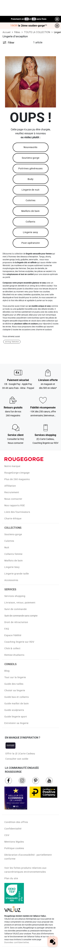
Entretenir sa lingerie (16, 723)
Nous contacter (13, 499)
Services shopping (14, 596)
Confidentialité (12, 828)
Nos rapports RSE (14, 505)
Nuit (6, 547)
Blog (7, 670)
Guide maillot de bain (16, 703)
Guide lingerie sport (15, 716)
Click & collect (12, 648)
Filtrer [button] (11, 42)
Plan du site (11, 878)
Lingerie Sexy (12, 567)
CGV (6, 835)
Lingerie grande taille (16, 573)
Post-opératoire (30, 243)
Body (31, 179)
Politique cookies (14, 848)
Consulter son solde (16, 758)
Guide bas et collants (16, 697)
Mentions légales (14, 841)
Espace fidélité (12, 635)
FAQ (6, 628)
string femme (12, 342)
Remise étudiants (14, 655)
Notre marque (12, 466)
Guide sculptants (14, 710)
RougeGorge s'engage (17, 472)
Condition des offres (16, 822)
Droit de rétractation (16, 622)
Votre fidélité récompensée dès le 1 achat (28, 17)
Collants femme (13, 554)
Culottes (30, 200)
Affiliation (10, 485)
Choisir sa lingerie (14, 690)
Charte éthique (12, 518)
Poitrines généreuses (30, 168)
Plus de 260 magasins (17, 479)
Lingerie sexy (30, 232)
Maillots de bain (30, 211)
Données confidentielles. (17, 942)
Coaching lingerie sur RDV (19, 642)
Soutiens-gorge (30, 158)
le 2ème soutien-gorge (28, 25)
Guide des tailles (13, 684)
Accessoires (11, 580)
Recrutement (11, 492)
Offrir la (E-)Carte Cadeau (20, 753)
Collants (30, 221)
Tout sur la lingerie (15, 677)
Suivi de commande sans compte (20, 615)
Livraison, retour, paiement (19, 602)
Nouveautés (30, 147)
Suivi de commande (15, 609)
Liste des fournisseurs (17, 512)
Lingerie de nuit (31, 189)
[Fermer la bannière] (57, 25)
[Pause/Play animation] (57, 19)
